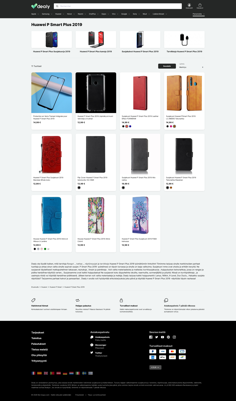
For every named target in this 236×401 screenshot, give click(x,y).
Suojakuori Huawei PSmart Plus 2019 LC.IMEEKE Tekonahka (181, 117)
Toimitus (36, 338)
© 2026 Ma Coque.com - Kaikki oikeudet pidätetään (51, 395)
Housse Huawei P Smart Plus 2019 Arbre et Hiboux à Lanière (50, 240)
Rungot (70, 263)
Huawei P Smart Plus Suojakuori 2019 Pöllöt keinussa (139, 240)
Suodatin (167, 66)
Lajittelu (181, 64)
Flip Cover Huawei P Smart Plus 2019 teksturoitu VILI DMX (92, 178)
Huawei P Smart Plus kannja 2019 (96, 51)
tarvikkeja (105, 263)
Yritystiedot (79, 395)
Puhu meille (100, 340)
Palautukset (38, 343)
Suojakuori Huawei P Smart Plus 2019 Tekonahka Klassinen (181, 178)
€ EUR (153, 367)
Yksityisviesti (101, 356)
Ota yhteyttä (39, 355)
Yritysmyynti (39, 360)
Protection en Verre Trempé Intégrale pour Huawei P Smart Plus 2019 (50, 117)
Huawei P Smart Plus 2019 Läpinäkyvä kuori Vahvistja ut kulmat (95, 117)
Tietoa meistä (39, 349)
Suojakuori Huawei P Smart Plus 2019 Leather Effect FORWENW (140, 117)
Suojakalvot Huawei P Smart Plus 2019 (140, 51)
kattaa (79, 263)
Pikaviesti (99, 348)
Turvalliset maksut (129, 305)
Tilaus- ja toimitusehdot (97, 395)
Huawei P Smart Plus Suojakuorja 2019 (51, 51)
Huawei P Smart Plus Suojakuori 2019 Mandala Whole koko (48, 178)
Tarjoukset (37, 332)
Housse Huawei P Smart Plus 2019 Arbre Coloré (94, 240)
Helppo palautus (83, 305)
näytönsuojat (91, 263)
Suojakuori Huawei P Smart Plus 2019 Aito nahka (138, 178)
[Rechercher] (57, 6)
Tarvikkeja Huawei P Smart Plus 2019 (184, 51)
